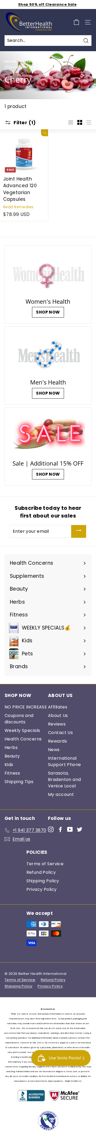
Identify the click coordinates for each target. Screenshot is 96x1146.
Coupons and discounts (19, 718)
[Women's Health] (48, 272)
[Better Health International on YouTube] (70, 829)
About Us (58, 715)
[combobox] (48, 40)
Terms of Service (45, 864)
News (54, 750)
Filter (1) (24, 122)
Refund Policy (41, 872)
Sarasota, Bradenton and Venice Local (64, 779)
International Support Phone (64, 761)
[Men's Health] (48, 353)
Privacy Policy (41, 889)
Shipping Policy (42, 881)
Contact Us (60, 733)
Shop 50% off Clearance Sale (47, 4)
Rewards (57, 741)
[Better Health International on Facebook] (60, 829)
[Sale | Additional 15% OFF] (48, 435)
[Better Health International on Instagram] (51, 829)
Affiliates (57, 707)
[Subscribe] (78, 531)
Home (11, 61)
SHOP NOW (48, 312)
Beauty (12, 756)
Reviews (57, 724)
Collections (32, 61)
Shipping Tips (19, 782)
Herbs (11, 747)
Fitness (12, 773)
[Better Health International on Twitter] (79, 829)
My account (61, 794)
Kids (9, 765)
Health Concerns (23, 739)
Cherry (54, 61)
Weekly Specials (22, 730)
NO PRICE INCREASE (26, 707)
